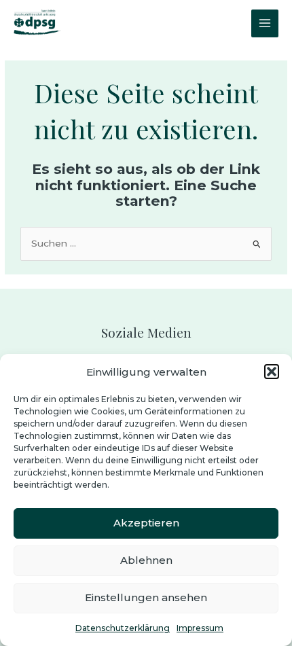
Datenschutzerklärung (122, 628)
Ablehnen (146, 560)
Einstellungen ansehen (146, 597)
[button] (271, 371)
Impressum (200, 628)
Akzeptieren (146, 522)
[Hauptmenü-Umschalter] (265, 23)
